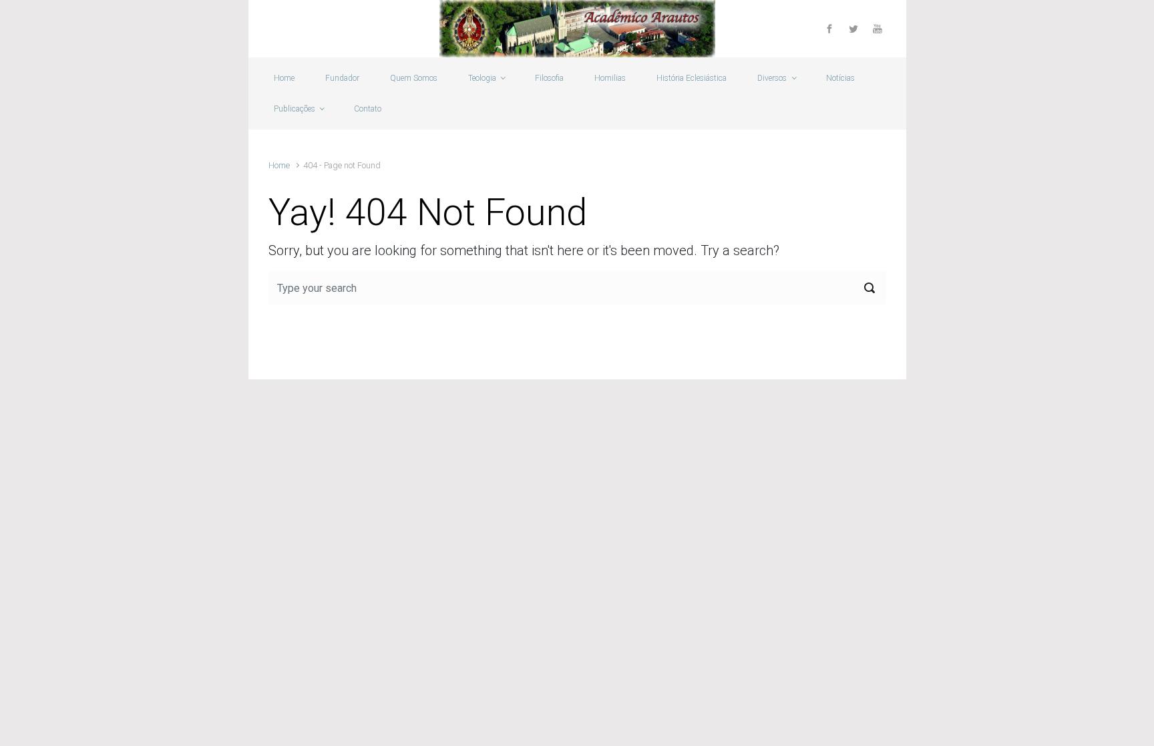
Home (279, 165)
